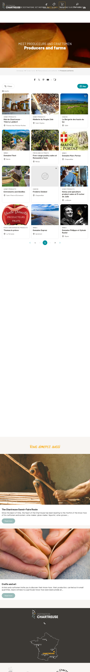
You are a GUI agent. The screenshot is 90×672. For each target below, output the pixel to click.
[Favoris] (70, 7)
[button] (77, 5)
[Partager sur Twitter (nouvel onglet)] (39, 80)
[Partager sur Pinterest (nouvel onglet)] (43, 80)
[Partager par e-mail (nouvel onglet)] (48, 80)
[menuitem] (11, 5)
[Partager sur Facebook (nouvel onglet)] (35, 80)
